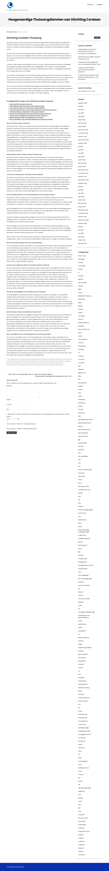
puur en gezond (83, 654)
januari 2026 (82, 126)
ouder (80, 621)
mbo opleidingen (83, 575)
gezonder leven (83, 436)
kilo (79, 500)
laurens (80, 542)
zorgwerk (81, 848)
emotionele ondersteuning (63, 359)
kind (79, 503)
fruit (79, 416)
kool (79, 516)
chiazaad (81, 349)
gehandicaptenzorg (84, 423)
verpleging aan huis (84, 731)
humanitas (81, 473)
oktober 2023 (82, 217)
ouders (80, 627)
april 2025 (81, 156)
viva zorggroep (83, 761)
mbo (79, 572)
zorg (79, 811)
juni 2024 (81, 190)
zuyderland (81, 855)
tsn (79, 708)
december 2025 (83, 130)
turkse (80, 711)
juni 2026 (80, 110)
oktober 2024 (82, 176)
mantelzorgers (59, 361)
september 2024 (83, 180)
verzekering (82, 738)
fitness (80, 406)
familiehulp (81, 399)
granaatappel (82, 443)
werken (80, 781)
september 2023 (83, 220)
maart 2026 (81, 120)
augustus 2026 (82, 103)
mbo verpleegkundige (85, 579)
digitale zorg (82, 373)
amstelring (81, 299)
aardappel (81, 259)
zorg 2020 (81, 815)
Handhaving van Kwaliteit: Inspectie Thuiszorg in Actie (89, 58)
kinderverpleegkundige (85, 510)
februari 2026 (82, 123)
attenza (80, 309)
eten (79, 393)
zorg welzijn (81, 821)
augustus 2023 (82, 223)
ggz (79, 440)
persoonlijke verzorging (28, 363)
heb (79, 460)
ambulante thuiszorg (84, 296)
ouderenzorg (82, 624)
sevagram (81, 678)
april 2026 (81, 116)
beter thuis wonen (84, 329)
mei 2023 (81, 233)
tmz (79, 704)
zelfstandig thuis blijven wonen (35, 365)
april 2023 (81, 237)
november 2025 (83, 133)
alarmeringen (82, 282)
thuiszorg (81, 694)
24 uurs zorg (82, 256)
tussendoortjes (82, 714)
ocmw (80, 605)
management (82, 562)
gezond (80, 426)
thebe (80, 691)
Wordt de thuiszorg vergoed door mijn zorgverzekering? (27, 112)
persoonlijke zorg (41, 363)
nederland (17, 363)
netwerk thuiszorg (83, 585)
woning (80, 798)
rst (79, 671)
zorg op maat (49, 365)
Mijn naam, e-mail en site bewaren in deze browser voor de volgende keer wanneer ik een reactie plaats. (38, 415)
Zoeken (81, 34)
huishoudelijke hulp (32, 361)
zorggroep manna (84, 831)
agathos (80, 279)
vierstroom (81, 748)
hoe (79, 463)
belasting (81, 326)
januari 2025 (82, 166)
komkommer (82, 513)
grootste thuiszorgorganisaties (16, 361)
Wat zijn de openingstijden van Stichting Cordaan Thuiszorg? (28, 115)
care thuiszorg (82, 339)
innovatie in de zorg (84, 490)
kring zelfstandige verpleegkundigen (83, 531)
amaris (80, 292)
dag (79, 366)
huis (79, 466)
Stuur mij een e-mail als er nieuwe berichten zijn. (22, 429)
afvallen (80, 276)
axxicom (80, 319)
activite (80, 269)
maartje (80, 555)
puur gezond (82, 658)
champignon (82, 346)
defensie (80, 369)
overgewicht (82, 631)
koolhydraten (82, 520)
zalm (79, 805)
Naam (9, 399)
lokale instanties (49, 361)
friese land (81, 413)
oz (79, 634)
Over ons (90, 4)
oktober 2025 (82, 136)
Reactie (9, 386)
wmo (79, 794)
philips (80, 644)
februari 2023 (82, 243)
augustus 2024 (82, 183)
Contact (99, 4)
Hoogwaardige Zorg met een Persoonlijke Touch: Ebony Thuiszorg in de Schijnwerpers (87, 51)
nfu (79, 589)
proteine (81, 651)
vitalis (80, 758)
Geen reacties (23, 32)
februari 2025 (82, 163)
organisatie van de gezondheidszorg (84, 616)
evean (80, 396)
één (79, 379)
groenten (81, 450)
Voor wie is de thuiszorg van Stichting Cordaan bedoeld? (27, 108)
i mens (80, 480)
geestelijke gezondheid (85, 419)
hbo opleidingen (83, 456)
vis (79, 754)
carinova (81, 343)
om (79, 609)
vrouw (80, 771)
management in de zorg (85, 565)
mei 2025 (81, 153)
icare (79, 483)
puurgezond (82, 661)
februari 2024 (82, 203)
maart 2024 (82, 200)
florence (80, 409)
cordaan (80, 356)
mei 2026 (81, 113)
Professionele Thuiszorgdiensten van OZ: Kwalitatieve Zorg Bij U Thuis (89, 63)
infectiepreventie (83, 486)
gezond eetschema (84, 429)
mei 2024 (81, 193)
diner (79, 376)
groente (80, 446)
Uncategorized (82, 721)
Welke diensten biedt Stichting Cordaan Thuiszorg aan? (27, 106)
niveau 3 (80, 595)
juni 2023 (80, 230)
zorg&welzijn (82, 825)
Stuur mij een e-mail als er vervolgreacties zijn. (21, 424)
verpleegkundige (83, 728)
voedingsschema (83, 768)
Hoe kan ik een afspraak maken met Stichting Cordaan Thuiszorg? (30, 114)
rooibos (80, 668)
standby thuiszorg (83, 688)
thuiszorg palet (83, 701)
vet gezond (81, 741)
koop (79, 523)
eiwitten (80, 386)
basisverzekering (83, 323)
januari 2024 (82, 207)
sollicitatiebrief (82, 684)
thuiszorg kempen (83, 698)
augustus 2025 (82, 143)
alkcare (80, 286)
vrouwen (81, 774)
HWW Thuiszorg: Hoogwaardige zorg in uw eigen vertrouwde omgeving (29, 374)
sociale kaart (82, 681)
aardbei (80, 262)
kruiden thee (82, 535)
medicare (81, 582)
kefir (79, 496)
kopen (80, 526)
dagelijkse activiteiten (47, 359)
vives (79, 764)
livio (79, 552)
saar (79, 674)
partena (80, 641)
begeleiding (13, 359)
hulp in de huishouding (85, 470)
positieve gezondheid (84, 647)
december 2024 (83, 170)
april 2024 (81, 197)
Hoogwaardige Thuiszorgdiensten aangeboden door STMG (54, 376)
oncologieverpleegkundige (86, 612)
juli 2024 (80, 187)
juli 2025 (80, 146)
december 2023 (83, 210)
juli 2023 (80, 227)
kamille (80, 493)
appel (80, 303)
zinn (79, 808)
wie (79, 784)
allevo (80, 289)
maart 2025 (81, 160)
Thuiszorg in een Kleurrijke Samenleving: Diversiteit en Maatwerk (86, 70)
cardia (80, 336)
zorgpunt (81, 838)
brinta (80, 333)
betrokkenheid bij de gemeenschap (29, 359)
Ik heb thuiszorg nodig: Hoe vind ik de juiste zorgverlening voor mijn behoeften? (88, 77)
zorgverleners (58, 365)
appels (80, 306)
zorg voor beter (83, 818)
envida (80, 389)
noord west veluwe (84, 599)
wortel (80, 801)
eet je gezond (82, 383)
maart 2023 (81, 240)
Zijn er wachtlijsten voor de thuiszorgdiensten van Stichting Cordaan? (31, 119)
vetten (80, 744)
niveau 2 (80, 592)
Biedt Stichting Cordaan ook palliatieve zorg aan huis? (26, 117)
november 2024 (83, 173)
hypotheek (81, 476)
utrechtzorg (82, 724)
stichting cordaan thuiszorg (55, 363)
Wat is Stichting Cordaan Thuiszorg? (21, 104)
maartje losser (82, 559)
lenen (80, 549)
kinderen (81, 506)
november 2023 (83, 213)
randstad (81, 664)
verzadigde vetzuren (84, 734)
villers (80, 751)
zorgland (81, 835)
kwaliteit (41, 361)
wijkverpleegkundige (84, 788)
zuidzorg (80, 851)
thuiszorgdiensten (12, 365)
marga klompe (82, 569)
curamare (81, 359)
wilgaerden (81, 791)
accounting (81, 266)
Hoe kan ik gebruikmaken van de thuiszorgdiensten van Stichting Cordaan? (33, 110)
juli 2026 (80, 106)
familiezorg (81, 403)
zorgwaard (81, 845)
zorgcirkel (81, 828)
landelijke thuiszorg (84, 538)
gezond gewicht (83, 433)
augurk (80, 313)
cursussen (81, 363)
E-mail (9, 404)
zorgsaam (81, 841)
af (78, 272)
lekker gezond (82, 545)
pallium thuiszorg (83, 637)
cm (79, 353)
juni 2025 (80, 150)
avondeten (81, 316)
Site (8, 409)
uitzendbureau (82, 718)
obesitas (80, 602)
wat (79, 778)
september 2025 (83, 140)
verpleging (21, 365)
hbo (79, 453)
